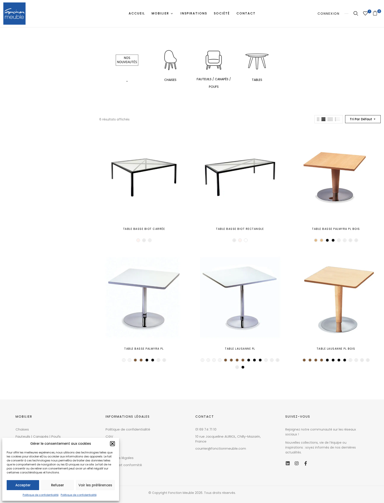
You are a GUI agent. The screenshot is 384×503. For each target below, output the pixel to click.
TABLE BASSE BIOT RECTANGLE (240, 229)
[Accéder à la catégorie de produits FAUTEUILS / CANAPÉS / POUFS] (213, 60)
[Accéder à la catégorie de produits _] (127, 60)
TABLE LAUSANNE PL (240, 349)
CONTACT (204, 416)
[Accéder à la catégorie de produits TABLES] (257, 60)
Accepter (23, 485)
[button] (112, 443)
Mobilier (24, 416)
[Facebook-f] (305, 463)
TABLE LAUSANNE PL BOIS (336, 349)
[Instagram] (296, 463)
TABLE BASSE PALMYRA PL (144, 349)
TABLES (257, 80)
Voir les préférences (95, 485)
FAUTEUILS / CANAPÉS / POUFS (214, 83)
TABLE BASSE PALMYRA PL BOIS (336, 229)
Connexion (329, 13)
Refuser (57, 485)
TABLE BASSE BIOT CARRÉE (144, 229)
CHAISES (170, 80)
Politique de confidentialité (40, 495)
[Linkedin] (287, 463)
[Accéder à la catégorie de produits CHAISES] (170, 60)
